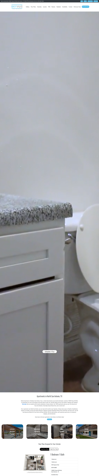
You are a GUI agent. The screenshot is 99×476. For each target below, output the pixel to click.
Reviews (53, 6)
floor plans (24, 404)
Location (45, 6)
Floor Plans (33, 6)
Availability (64, 6)
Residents (59, 6)
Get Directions (31, 1)
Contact (70, 6)
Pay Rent (85, 1)
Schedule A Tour (90, 1)
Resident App (96, 1)
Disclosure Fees (77, 6)
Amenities (39, 6)
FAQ (49, 6)
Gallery (27, 6)
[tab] (44, 449)
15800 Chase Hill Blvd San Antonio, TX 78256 (18, 1)
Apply (81, 1)
